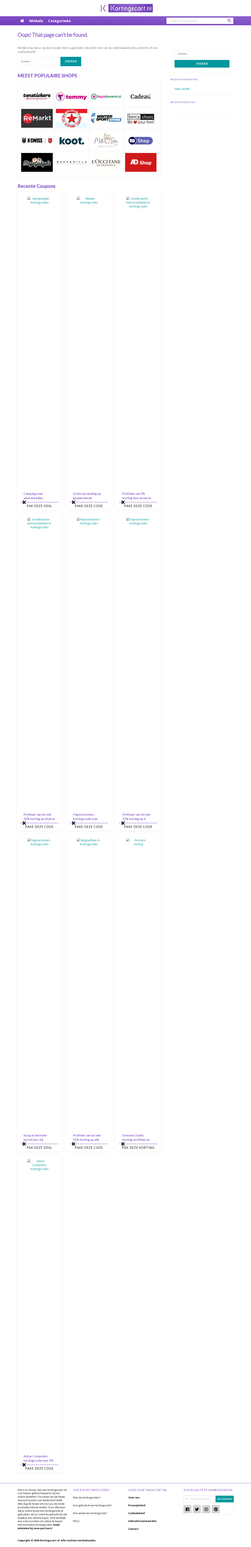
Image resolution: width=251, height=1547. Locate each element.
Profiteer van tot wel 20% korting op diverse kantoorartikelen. (39, 818)
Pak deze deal (39, 506)
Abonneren (224, 1499)
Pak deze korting (138, 1147)
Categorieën (59, 20)
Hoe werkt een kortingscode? (90, 1513)
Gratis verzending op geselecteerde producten (87, 498)
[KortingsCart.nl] (125, 8)
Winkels (36, 20)
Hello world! (182, 89)
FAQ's (76, 1521)
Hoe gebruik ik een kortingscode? (92, 1505)
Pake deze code (89, 506)
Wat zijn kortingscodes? (86, 1497)
